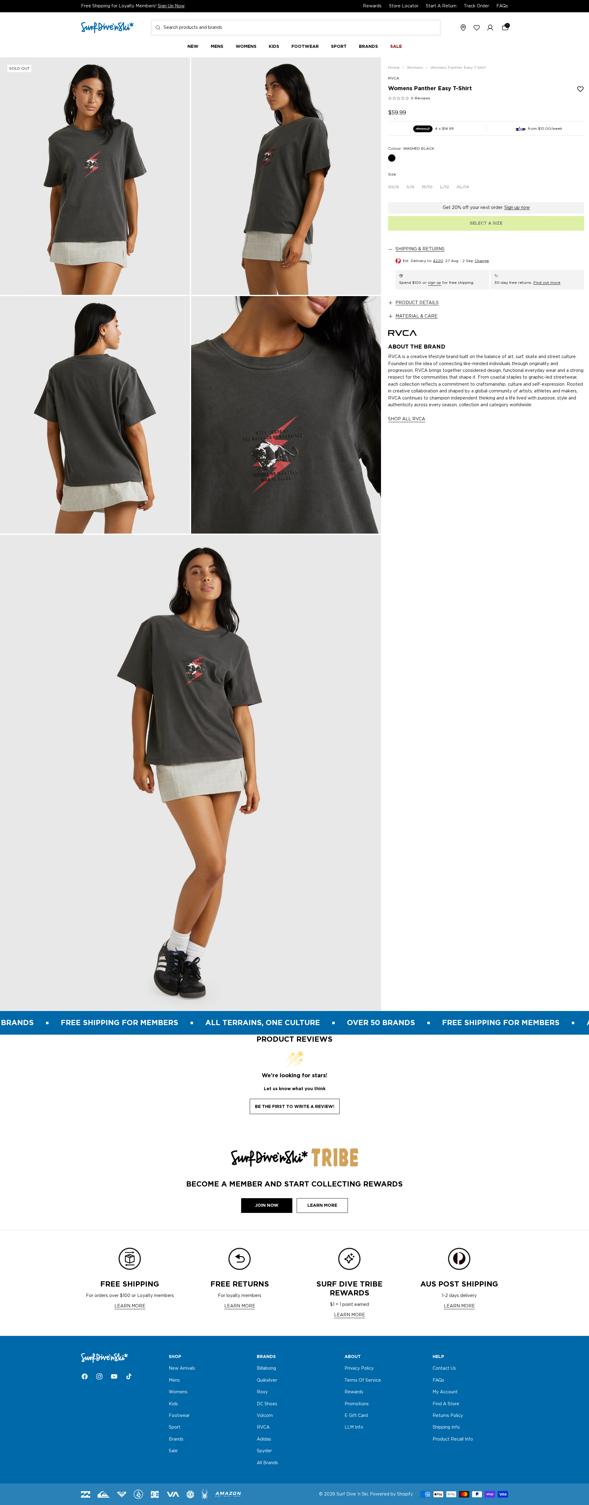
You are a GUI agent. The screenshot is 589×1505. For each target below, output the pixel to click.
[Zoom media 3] (95, 415)
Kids (173, 1404)
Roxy (262, 1392)
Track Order (476, 6)
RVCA (393, 78)
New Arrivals (182, 1369)
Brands (176, 1439)
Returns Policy (448, 1416)
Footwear (179, 1416)
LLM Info (354, 1428)
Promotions (357, 1404)
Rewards (372, 6)
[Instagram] (99, 1376)
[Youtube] (114, 1376)
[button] (490, 28)
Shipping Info (446, 1428)
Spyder (264, 1451)
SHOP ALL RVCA (406, 419)
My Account (445, 1392)
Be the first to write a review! (294, 1106)
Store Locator (403, 6)
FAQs (502, 6)
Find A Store (446, 1404)
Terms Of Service (363, 1380)
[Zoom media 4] (286, 415)
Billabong (266, 1369)
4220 (438, 261)
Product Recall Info (453, 1439)
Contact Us (444, 1369)
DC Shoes (267, 1404)
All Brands (267, 1463)
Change (482, 261)
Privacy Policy (359, 1369)
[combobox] (296, 27)
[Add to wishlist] (580, 89)
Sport (174, 1428)
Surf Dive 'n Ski (352, 1494)
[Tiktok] (129, 1376)
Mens (174, 1380)
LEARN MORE (129, 1306)
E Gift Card (356, 1416)
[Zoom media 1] (95, 176)
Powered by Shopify (391, 1494)
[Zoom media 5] (190, 773)
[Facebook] (84, 1376)
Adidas (264, 1439)
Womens (178, 1392)
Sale (173, 1451)
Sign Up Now (171, 6)
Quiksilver (267, 1380)
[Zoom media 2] (286, 176)
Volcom (265, 1416)
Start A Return (441, 6)
